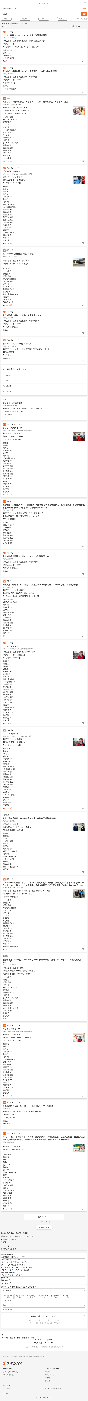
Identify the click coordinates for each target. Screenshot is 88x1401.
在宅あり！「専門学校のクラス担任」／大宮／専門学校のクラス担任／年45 (35, 102)
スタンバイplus (7, 1388)
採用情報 (47, 1381)
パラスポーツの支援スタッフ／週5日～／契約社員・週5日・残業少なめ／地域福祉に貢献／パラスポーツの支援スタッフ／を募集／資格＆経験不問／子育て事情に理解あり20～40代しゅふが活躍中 (43, 885)
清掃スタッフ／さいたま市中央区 (17, 344)
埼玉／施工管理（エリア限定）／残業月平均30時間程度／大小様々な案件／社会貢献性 (40, 585)
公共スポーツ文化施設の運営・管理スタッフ (22, 254)
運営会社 (47, 1378)
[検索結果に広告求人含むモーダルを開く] (6, 26)
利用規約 (47, 1372)
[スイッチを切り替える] (86, 19)
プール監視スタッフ (11, 171)
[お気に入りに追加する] (82, 61)
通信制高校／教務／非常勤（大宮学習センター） (24, 315)
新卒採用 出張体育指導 (12, 403)
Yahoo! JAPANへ (7, 1394)
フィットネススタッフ (12, 428)
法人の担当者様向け (8, 1375)
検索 (84, 14)
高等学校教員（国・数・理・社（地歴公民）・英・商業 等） (29, 1106)
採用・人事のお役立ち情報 (53, 1388)
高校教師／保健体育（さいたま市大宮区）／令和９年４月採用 (30, 71)
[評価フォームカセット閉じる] (84, 1315)
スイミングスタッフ (11, 1029)
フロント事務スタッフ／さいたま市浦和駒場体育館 (25, 35)
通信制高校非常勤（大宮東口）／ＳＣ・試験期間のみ (26, 556)
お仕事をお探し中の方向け (10, 1372)
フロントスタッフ (10, 646)
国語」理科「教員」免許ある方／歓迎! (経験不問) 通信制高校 (29, 818)
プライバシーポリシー (51, 1375)
